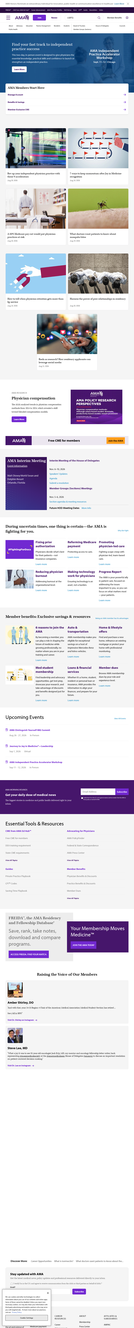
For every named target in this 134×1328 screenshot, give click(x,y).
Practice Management (43, 26)
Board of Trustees (79, 26)
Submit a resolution (59, 483)
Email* (12, 1287)
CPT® (80, 10)
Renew (54, 17)
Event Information (17, 465)
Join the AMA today (83, 945)
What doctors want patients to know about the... (99, 1261)
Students (66, 26)
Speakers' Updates (58, 473)
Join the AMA (115, 440)
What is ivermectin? (63, 1261)
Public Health (13, 29)
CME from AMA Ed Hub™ (21, 10)
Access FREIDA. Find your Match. (29, 954)
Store (75, 10)
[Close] (48, 1293)
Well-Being (67, 10)
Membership (84, 1322)
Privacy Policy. (17, 1312)
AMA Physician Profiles (54, 10)
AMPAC (107, 1324)
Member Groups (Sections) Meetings (70, 488)
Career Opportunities (41, 1261)
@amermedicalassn (56, 1056)
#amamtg (88, 1056)
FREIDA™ (8, 10)
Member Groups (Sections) (82, 29)
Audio (85, 10)
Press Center (84, 1326)
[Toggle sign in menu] (127, 17)
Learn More (119, 3)
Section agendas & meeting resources (67, 501)
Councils (122, 26)
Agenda (53, 478)
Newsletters (93, 10)
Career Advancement (38, 10)
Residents (57, 26)
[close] (128, 3)
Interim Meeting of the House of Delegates (74, 460)
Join (39, 17)
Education (29, 26)
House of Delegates (102, 26)
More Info (86, 508)
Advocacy (19, 26)
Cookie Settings (26, 1318)
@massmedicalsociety (30, 1056)
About (11, 26)
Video (101, 10)
